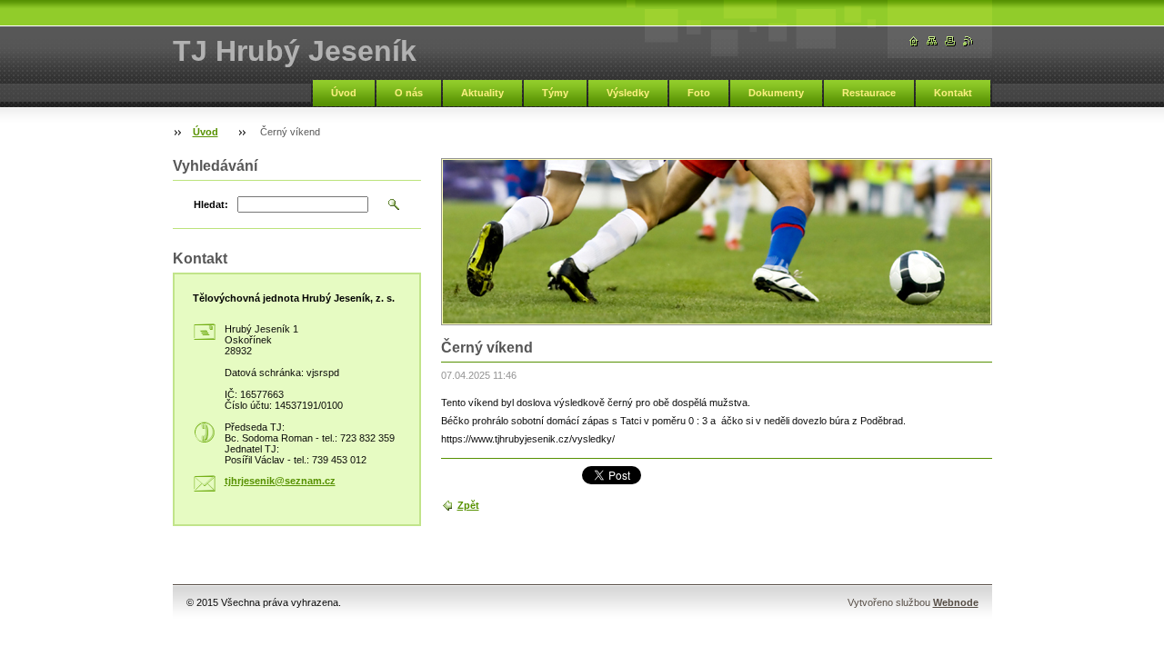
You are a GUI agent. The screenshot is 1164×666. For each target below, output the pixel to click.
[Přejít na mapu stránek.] (932, 41)
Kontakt (953, 92)
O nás (409, 92)
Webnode (955, 602)
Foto (698, 92)
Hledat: (211, 204)
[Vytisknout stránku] (950, 41)
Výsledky (628, 92)
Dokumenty (776, 92)
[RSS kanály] (968, 41)
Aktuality (482, 92)
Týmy (555, 92)
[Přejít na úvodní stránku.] (913, 41)
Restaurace (869, 92)
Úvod (343, 92)
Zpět (468, 505)
